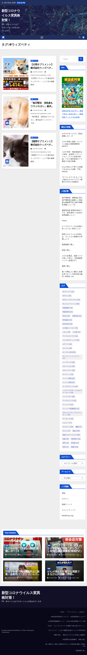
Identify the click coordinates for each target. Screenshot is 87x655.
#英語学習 (68, 312)
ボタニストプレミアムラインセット (72, 414)
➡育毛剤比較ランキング (77, 616)
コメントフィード (69, 510)
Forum (64, 221)
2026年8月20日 (12, 554)
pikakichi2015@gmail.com (28, 554)
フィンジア (68, 404)
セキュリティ (69, 370)
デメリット (68, 374)
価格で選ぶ (66, 266)
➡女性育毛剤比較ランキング (60, 616)
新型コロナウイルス (71, 435)
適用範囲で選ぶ (68, 244)
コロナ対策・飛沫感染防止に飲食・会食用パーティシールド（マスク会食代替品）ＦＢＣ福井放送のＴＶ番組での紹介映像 (72, 156)
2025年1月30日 (38, 72)
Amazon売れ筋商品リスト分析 (76, 621)
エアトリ (67, 344)
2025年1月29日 (38, 110)
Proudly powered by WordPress (11, 630)
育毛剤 (75, 443)
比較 (66, 439)
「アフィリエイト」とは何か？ (75, 612)
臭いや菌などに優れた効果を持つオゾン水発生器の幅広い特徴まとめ (72, 274)
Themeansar (5, 632)
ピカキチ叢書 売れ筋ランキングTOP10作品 (72, 630)
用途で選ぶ (66, 250)
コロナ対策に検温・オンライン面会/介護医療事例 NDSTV (72, 144)
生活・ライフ (34, 60)
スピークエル (69, 366)
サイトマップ (52, 630)
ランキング (68, 419)
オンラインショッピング (71, 357)
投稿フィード (67, 504)
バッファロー (69, 396)
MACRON (67, 324)
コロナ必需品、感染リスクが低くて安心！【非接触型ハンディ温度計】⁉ (72, 258)
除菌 (74, 447)
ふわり (66, 332)
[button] (80, 37)
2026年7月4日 (53, 577)
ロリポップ (68, 427)
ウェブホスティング (71, 340)
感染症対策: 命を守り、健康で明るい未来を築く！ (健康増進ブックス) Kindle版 (72, 114)
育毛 (66, 443)
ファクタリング (69, 400)
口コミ (66, 431)
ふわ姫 (76, 332)
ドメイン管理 (69, 382)
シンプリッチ (69, 362)
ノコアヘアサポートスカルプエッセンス (72, 391)
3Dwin (66, 316)
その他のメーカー (70, 328)
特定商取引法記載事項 (70, 639)
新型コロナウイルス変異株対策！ (11, 15)
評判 (66, 447)
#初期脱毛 (68, 308)
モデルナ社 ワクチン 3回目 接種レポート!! (22, 550)
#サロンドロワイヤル (71, 300)
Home (62, 612)
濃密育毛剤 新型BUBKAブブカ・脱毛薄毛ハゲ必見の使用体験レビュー (72, 212)
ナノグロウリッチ (70, 386)
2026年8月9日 (53, 554)
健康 (79, 427)
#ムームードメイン (71, 304)
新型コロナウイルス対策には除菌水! (74, 635)
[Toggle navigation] (41, 37)
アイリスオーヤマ (70, 336)
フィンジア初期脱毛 (71, 408)
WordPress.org (67, 516)
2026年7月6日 (11, 577)
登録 (63, 493)
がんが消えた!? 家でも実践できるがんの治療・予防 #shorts (72, 169)
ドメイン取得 (69, 378)
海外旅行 (75, 439)
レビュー (67, 423)
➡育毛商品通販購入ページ (56, 621)
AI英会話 (76, 316)
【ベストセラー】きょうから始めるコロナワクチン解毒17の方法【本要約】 (72, 179)
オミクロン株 (69, 352)
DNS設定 (67, 320)
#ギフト (67, 296)
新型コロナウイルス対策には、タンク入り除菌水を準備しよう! (72, 236)
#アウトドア (68, 292)
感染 (76, 431)
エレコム (67, 348)
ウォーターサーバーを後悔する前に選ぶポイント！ (69, 626)
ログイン (65, 499)
